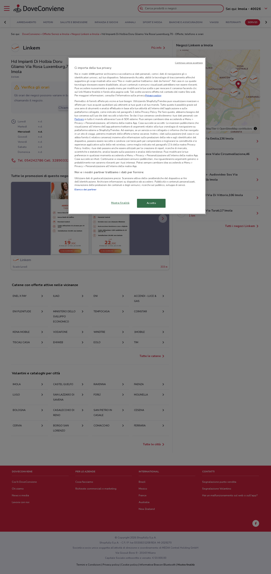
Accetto (151, 203)
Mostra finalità (120, 203)
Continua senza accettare (189, 62)
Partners (79, 119)
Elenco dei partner (85, 189)
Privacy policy (153, 95)
